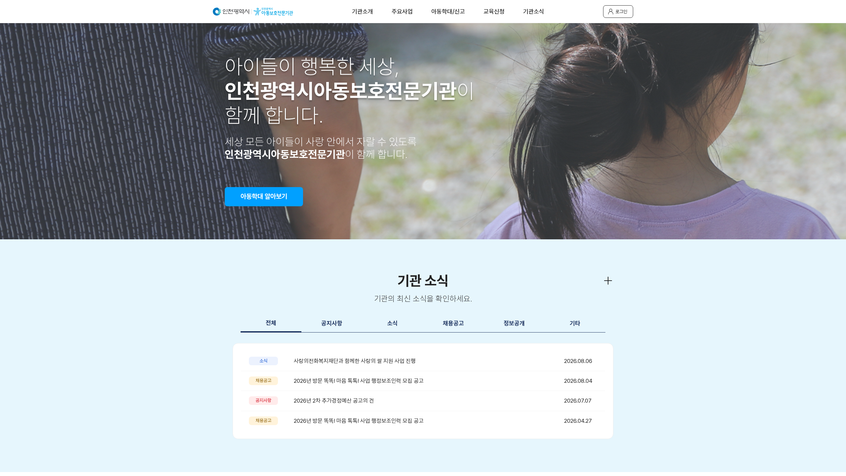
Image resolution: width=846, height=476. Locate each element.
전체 (271, 322)
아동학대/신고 (448, 11)
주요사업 (402, 11)
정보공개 (514, 323)
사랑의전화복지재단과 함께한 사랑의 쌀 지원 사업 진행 (355, 361)
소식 (392, 323)
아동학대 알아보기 (264, 196)
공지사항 (331, 323)
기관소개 (362, 11)
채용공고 (453, 323)
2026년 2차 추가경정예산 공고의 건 (334, 400)
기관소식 (533, 11)
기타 (575, 323)
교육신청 (494, 11)
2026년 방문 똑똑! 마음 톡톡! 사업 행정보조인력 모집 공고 (359, 380)
